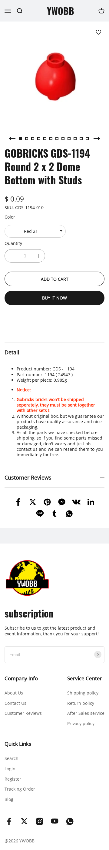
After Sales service (85, 713)
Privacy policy (80, 723)
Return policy (80, 703)
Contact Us (15, 703)
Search (11, 758)
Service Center (84, 678)
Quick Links (18, 743)
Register (13, 779)
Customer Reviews (23, 713)
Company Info (21, 678)
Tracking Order (20, 789)
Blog (9, 799)
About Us (14, 693)
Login (10, 768)
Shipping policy (82, 693)
